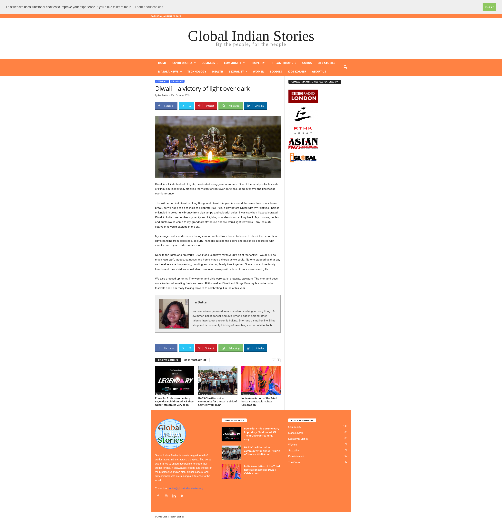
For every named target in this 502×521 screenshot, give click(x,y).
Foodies (276, 71)
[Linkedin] (175, 496)
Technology (196, 71)
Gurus (307, 63)
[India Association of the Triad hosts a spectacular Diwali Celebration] (261, 380)
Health (217, 71)
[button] (345, 67)
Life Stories (326, 63)
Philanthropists (283, 63)
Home (162, 63)
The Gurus (294, 462)
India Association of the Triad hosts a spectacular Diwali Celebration (259, 401)
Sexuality (236, 71)
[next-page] (279, 360)
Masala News (168, 71)
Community (233, 63)
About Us (319, 71)
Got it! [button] (489, 7)
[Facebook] (159, 496)
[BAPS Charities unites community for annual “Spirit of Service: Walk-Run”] (217, 380)
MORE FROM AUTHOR (195, 360)
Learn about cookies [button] (149, 7)
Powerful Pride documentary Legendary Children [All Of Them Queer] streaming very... (261, 434)
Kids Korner (297, 71)
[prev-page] (274, 360)
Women (258, 71)
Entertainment (163, 393)
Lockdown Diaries (298, 438)
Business (208, 63)
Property (258, 63)
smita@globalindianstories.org (186, 488)
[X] (182, 496)
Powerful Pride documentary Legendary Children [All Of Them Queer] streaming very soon (174, 401)
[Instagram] (167, 496)
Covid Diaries (182, 63)
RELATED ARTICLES (168, 360)
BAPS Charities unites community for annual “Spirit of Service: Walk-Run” (217, 401)
